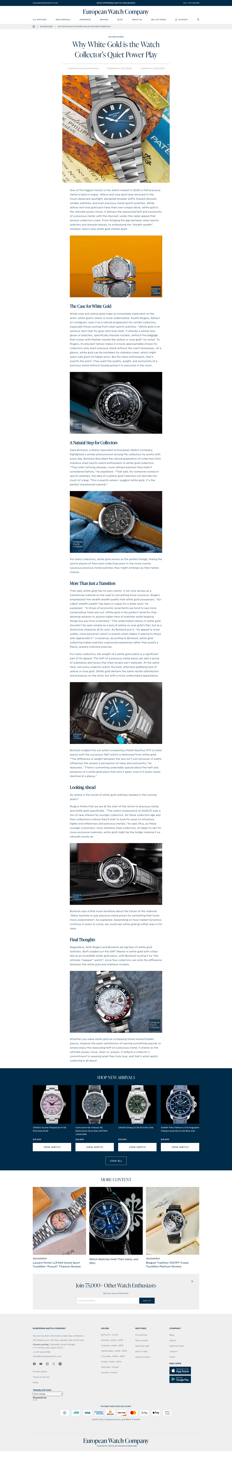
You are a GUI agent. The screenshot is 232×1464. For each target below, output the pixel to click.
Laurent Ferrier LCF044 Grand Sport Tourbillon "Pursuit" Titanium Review (57, 1264)
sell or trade (158, 19)
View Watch (52, 1147)
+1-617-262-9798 (41, 1352)
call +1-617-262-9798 (191, 3)
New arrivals (141, 1340)
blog (120, 19)
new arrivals (63, 19)
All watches (141, 1335)
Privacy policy (40, 1371)
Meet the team (176, 1346)
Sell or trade (141, 1351)
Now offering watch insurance (116, 3)
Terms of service (41, 1377)
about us (137, 19)
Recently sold (142, 1346)
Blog (171, 1335)
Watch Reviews (40, 1259)
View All (116, 1161)
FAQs (35, 1383)
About (172, 1340)
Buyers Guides (46, 26)
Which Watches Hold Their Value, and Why (113, 1261)
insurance (85, 19)
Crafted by (83, 68)
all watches (39, 19)
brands (104, 19)
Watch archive (142, 1357)
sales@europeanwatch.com (45, 3)
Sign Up (147, 1301)
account (183, 19)
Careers (173, 1351)
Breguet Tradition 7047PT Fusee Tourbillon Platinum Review (167, 1264)
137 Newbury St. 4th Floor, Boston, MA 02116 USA (58, 1340)
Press (172, 1357)
